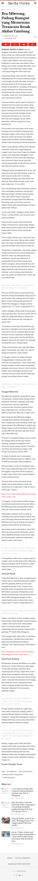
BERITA (9, 9)
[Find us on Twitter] (17, 875)
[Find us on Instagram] (22, 875)
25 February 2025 (10, 38)
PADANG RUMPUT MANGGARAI (12, 774)
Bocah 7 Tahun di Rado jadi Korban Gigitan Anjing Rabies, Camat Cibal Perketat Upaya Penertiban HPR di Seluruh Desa (23, 836)
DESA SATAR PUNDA (25, 771)
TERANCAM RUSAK (9, 777)
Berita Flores (19, 3)
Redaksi (9, 858)
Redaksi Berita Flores (11, 36)
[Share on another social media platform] (32, 44)
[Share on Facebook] (6, 44)
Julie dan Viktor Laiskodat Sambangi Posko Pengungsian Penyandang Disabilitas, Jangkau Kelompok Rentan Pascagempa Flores (23, 807)
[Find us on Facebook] (14, 875)
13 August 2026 (18, 828)
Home (3, 9)
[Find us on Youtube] (19, 875)
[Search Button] (35, 3)
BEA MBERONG (12, 771)
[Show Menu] (3, 3)
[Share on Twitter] (15, 44)
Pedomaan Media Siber (22, 858)
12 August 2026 (18, 844)
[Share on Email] (24, 44)
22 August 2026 (18, 798)
